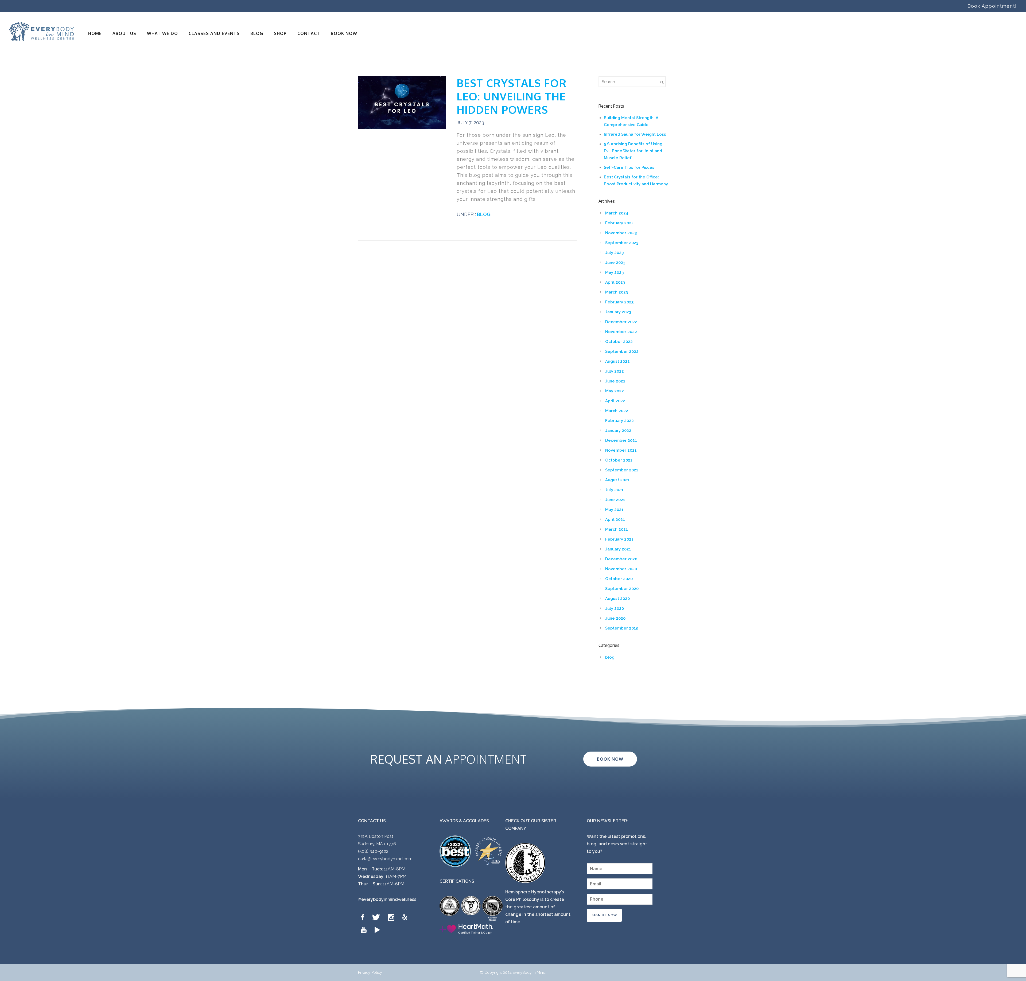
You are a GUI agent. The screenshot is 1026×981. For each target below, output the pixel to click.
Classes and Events (214, 33)
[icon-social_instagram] (392, 917)
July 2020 (614, 608)
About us (124, 33)
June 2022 (615, 381)
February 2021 (619, 539)
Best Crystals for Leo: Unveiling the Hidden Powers (512, 96)
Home (95, 33)
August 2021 (617, 480)
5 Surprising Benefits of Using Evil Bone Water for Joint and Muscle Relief (633, 151)
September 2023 (621, 242)
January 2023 (618, 312)
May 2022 (614, 391)
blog (483, 214)
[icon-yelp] (406, 917)
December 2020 (621, 559)
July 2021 (614, 489)
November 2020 (621, 568)
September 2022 (622, 351)
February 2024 (619, 223)
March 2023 (616, 292)
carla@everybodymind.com (385, 858)
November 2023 (621, 232)
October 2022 (619, 341)
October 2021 (618, 460)
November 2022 (621, 331)
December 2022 (621, 321)
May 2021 (614, 509)
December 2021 (621, 440)
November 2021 (621, 450)
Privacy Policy (370, 972)
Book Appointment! (992, 6)
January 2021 (618, 549)
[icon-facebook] (364, 917)
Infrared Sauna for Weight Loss (635, 134)
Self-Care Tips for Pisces (629, 167)
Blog (256, 33)
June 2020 (615, 618)
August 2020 (617, 598)
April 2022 (615, 400)
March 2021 (616, 529)
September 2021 (621, 470)
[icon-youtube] (365, 930)
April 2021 (615, 519)
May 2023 (614, 272)
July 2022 (614, 371)
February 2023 (619, 302)
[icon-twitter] (377, 917)
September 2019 (621, 628)
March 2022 (616, 410)
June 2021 (615, 499)
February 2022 (619, 420)
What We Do (162, 33)
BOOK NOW (344, 33)
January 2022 (618, 430)
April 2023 (615, 282)
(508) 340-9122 (373, 851)
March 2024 (616, 213)
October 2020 (619, 578)
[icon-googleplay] (377, 930)
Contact (308, 33)
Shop (280, 33)
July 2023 (614, 252)
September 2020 (622, 588)
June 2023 (615, 262)
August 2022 (617, 361)
